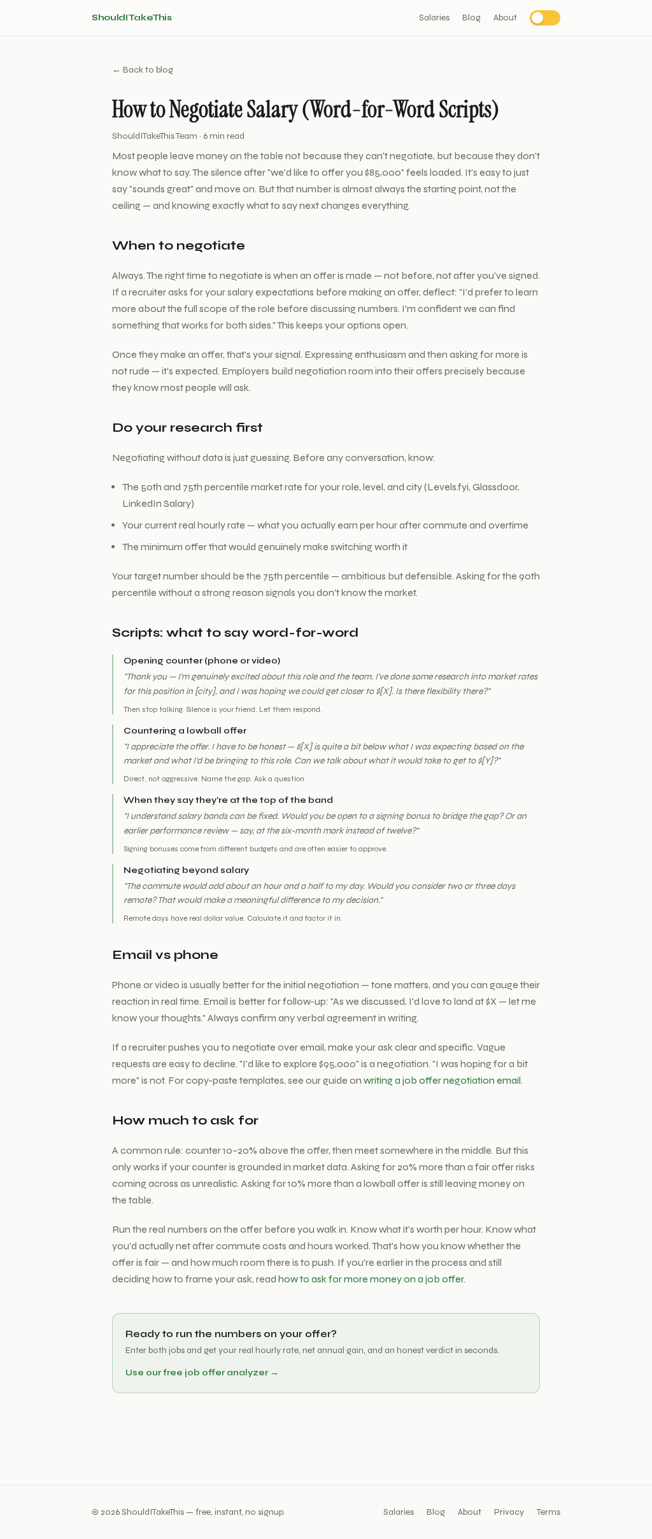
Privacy (509, 1512)
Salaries (434, 17)
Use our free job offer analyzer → (202, 1372)
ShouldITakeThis (132, 17)
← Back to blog (142, 69)
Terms (548, 1512)
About (505, 17)
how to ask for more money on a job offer (371, 1279)
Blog (471, 17)
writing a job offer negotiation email (442, 1080)
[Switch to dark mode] (545, 17)
